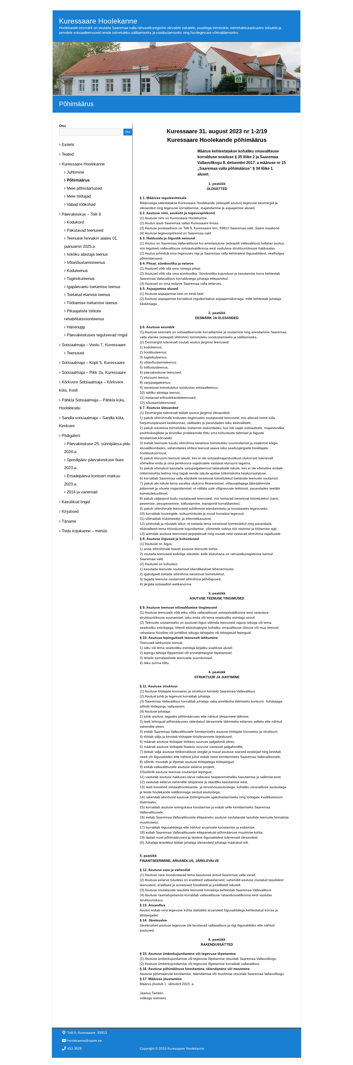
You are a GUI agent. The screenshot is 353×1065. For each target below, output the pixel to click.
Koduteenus (77, 270)
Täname (69, 521)
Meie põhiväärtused (84, 188)
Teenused (75, 353)
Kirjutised (70, 511)
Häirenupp (76, 327)
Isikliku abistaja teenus (87, 254)
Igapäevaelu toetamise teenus (93, 286)
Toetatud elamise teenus (88, 294)
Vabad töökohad (81, 204)
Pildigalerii (71, 435)
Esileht (68, 144)
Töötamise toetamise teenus (92, 303)
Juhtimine (75, 172)
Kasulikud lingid (76, 502)
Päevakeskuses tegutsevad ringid (97, 335)
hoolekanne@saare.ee (84, 1040)
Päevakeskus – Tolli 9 (81, 214)
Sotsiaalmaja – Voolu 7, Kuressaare (94, 345)
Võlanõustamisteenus (86, 262)
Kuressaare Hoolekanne (98, 21)
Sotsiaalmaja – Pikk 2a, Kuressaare (94, 372)
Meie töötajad (79, 196)
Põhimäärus (78, 180)
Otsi (62, 126)
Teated (67, 154)
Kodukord (75, 222)
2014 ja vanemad (82, 492)
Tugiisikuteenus (81, 278)
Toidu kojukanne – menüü (84, 531)
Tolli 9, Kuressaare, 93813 (87, 1033)
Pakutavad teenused (85, 230)
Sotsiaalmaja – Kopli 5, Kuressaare (93, 362)
